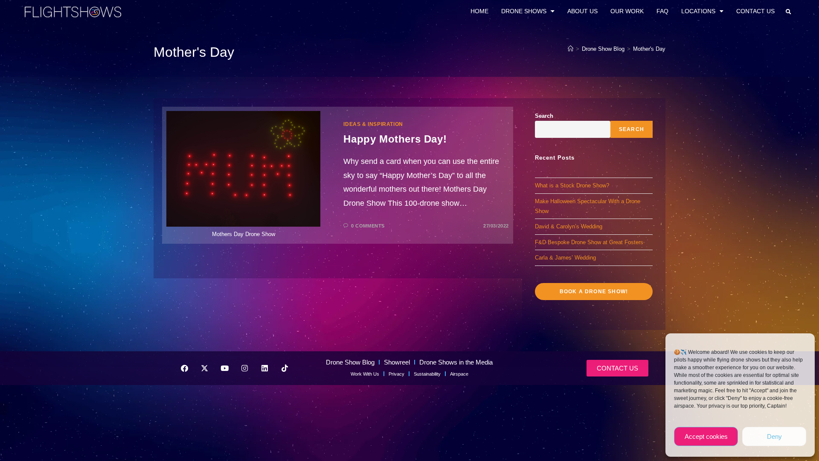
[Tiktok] (284, 368)
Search (544, 116)
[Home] (570, 49)
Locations (698, 11)
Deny (774, 436)
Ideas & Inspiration (373, 124)
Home (479, 11)
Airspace (459, 373)
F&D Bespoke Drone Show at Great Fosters (589, 242)
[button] (788, 12)
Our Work (627, 11)
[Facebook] (184, 368)
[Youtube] (224, 368)
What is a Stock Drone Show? (572, 185)
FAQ (662, 11)
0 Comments (368, 225)
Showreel (397, 362)
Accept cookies (706, 436)
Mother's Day (649, 49)
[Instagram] (244, 368)
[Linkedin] (264, 368)
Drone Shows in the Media (456, 362)
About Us (582, 11)
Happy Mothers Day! (395, 139)
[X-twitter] (204, 368)
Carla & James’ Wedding (565, 257)
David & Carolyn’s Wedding (568, 226)
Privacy (396, 373)
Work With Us (365, 373)
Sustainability (427, 373)
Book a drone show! (594, 292)
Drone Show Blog (350, 362)
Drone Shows (523, 11)
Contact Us (755, 11)
